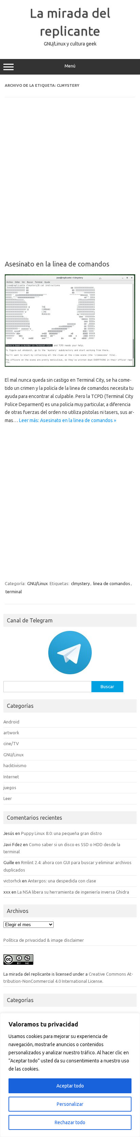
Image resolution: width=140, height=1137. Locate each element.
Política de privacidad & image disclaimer (43, 940)
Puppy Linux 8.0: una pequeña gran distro (61, 833)
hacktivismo (15, 765)
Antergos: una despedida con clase (62, 880)
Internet (11, 776)
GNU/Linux (37, 583)
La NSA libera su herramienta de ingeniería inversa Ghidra (73, 892)
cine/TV (11, 743)
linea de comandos (111, 583)
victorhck (12, 880)
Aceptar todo (70, 1086)
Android (11, 721)
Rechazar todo (70, 1122)
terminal (13, 591)
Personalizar (70, 1104)
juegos (9, 787)
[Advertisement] (70, 183)
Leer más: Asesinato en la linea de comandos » (67, 420)
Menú (70, 65)
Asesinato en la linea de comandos (57, 264)
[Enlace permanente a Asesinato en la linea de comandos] (70, 365)
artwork (11, 732)
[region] (70, 1075)
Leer (7, 798)
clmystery (80, 583)
